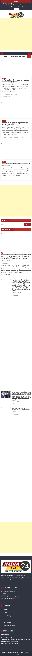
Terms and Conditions (9, 625)
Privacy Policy (7, 619)
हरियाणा (4, 78)
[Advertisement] (16, 34)
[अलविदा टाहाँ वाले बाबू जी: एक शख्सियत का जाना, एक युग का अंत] (5, 462)
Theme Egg (16, 654)
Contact (6, 612)
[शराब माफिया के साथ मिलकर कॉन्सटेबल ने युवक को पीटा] (16, 151)
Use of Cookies (7, 622)
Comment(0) (6, 96)
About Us (6, 609)
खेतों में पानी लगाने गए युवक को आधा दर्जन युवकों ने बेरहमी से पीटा (15, 81)
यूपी (2, 253)
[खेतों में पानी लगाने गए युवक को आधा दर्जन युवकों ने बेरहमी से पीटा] (16, 68)
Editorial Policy (7, 616)
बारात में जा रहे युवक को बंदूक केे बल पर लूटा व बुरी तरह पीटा (15, 124)
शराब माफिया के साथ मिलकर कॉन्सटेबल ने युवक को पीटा (16, 164)
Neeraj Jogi (18, 94)
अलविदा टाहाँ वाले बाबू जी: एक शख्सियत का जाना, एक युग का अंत (21, 409)
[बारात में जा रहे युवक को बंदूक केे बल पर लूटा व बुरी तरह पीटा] (16, 110)
